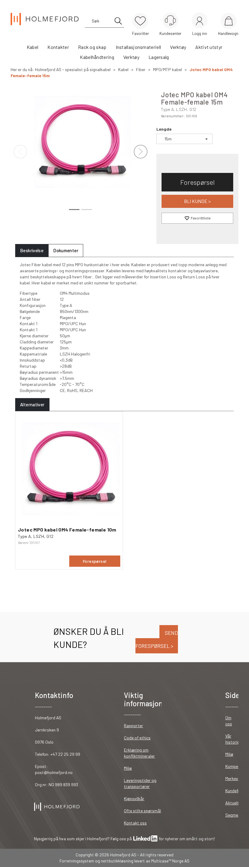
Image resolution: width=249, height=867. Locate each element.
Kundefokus (236, 790)
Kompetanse (237, 766)
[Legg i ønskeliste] (197, 218)
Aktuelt (232, 802)
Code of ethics (137, 737)
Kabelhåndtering (97, 57)
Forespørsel (197, 182)
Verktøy (178, 47)
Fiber (140, 69)
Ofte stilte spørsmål (142, 810)
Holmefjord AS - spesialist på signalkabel (73, 69)
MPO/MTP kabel (167, 69)
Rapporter (133, 725)
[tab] (31, 250)
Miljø (128, 768)
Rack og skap (92, 47)
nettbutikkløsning (117, 860)
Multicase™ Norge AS (170, 860)
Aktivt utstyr (208, 47)
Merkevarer (235, 778)
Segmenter (235, 814)
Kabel (33, 47)
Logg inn (199, 21)
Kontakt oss (135, 822)
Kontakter (58, 47)
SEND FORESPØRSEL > (156, 639)
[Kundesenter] (170, 20)
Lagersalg (158, 57)
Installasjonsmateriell (138, 47)
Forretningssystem (77, 860)
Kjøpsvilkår (134, 798)
